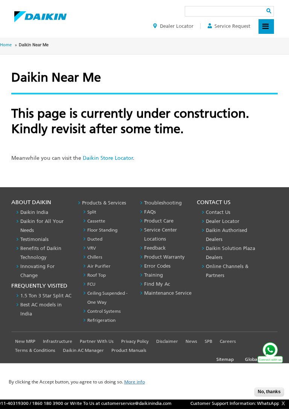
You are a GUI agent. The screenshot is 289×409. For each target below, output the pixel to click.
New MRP (25, 341)
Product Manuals (128, 350)
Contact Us (218, 212)
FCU (91, 284)
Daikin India (34, 212)
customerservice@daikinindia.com (133, 403)
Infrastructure (57, 341)
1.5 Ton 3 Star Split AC (45, 295)
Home (6, 44)
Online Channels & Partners (227, 271)
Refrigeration (101, 320)
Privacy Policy (135, 341)
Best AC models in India (41, 309)
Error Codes (157, 266)
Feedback (155, 248)
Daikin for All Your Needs (42, 225)
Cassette (96, 221)
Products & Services (104, 203)
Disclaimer (167, 341)
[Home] (40, 14)
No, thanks (269, 391)
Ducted (94, 239)
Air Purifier (99, 266)
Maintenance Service (168, 293)
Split (91, 212)
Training (153, 275)
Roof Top (96, 275)
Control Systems (104, 311)
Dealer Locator (176, 26)
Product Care (158, 221)
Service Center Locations (160, 234)
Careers (228, 341)
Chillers (94, 257)
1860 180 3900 (44, 403)
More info (134, 382)
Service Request (232, 26)
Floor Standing (102, 230)
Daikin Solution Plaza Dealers (230, 252)
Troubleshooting (163, 203)
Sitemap (225, 359)
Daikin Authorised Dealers (226, 234)
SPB (208, 341)
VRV (91, 248)
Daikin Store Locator (108, 158)
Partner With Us (97, 341)
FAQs (150, 212)
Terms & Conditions (35, 350)
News (191, 341)
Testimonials (34, 239)
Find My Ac (157, 284)
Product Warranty (164, 257)
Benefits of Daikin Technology (40, 252)
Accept (243, 394)
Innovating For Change (37, 271)
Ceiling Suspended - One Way (107, 298)
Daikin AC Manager (83, 350)
